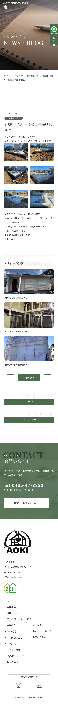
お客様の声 (12, 662)
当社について (13, 613)
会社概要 (11, 607)
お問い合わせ (39, 637)
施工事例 (37, 625)
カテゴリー (29, 402)
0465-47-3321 (28, 485)
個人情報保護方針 (36, 697)
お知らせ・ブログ (42, 631)
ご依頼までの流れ (16, 656)
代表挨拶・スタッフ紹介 (19, 619)
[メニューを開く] (52, 6)
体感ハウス (13, 643)
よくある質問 (13, 650)
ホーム (10, 601)
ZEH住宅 (12, 631)
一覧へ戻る (29, 378)
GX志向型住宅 (15, 637)
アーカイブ (29, 420)
